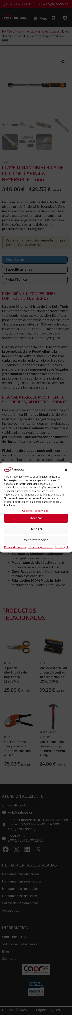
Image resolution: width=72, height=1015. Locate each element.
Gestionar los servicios (35, 510)
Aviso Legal (61, 547)
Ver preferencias (36, 540)
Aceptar (36, 518)
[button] (66, 470)
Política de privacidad (40, 547)
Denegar (36, 529)
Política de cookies (15, 547)
